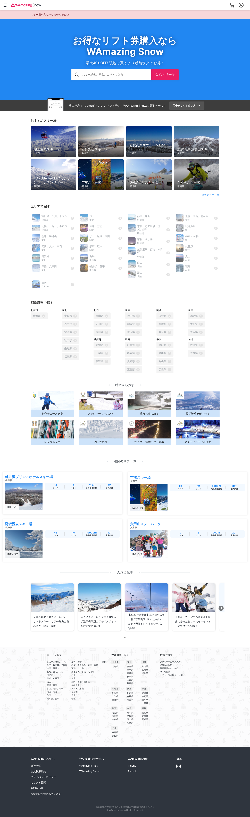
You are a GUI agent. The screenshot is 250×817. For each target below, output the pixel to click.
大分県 (115, 735)
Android (132, 771)
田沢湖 (50, 675)
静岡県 (145, 696)
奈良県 (115, 719)
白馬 (49, 695)
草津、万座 (52, 685)
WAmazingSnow (89, 771)
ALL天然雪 (165, 671)
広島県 (130, 722)
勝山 (73, 678)
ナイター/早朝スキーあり (171, 675)
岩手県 (130, 670)
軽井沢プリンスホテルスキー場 (29, 477)
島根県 (130, 716)
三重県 (145, 703)
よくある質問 (38, 782)
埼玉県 (130, 699)
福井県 (145, 673)
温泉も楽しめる (167, 665)
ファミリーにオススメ (170, 661)
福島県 (130, 683)
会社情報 (36, 765)
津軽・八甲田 (53, 678)
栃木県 (130, 693)
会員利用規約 (38, 771)
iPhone (132, 765)
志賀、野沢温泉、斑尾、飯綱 (84, 665)
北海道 (115, 662)
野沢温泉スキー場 (18, 524)
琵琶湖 (74, 692)
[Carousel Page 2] (125, 637)
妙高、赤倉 (76, 661)
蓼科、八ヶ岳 (77, 668)
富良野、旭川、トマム (57, 661)
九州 (114, 728)
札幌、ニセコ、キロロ (57, 665)
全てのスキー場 (164, 74)
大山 (73, 695)
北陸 (144, 662)
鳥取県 (130, 712)
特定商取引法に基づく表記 (46, 794)
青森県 (130, 666)
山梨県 (115, 696)
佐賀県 (115, 732)
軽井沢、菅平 (53, 698)
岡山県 (130, 719)
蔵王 (49, 681)
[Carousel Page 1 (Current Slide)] (124, 637)
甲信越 (115, 688)
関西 (114, 708)
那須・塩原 (52, 692)
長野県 (115, 699)
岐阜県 (145, 693)
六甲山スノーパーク (145, 524)
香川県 (145, 716)
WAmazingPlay (88, 765)
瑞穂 (73, 698)
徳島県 (145, 712)
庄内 (104, 661)
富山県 (145, 666)
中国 (129, 708)
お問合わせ (37, 788)
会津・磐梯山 (53, 668)
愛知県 (145, 699)
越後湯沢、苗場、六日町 (82, 671)
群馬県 (130, 696)
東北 (129, 662)
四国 (144, 708)
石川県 (145, 670)
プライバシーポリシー (43, 777)
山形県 (130, 680)
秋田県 (130, 676)
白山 (73, 675)
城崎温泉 (75, 685)
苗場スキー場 (140, 477)
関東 (129, 688)
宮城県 (130, 673)
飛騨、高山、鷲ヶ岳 (80, 681)
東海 (144, 688)
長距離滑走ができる (169, 668)
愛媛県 (145, 719)
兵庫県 (115, 716)
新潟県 (115, 693)
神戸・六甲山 (77, 688)
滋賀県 (115, 712)
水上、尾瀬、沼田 (55, 688)
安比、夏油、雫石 (55, 671)
